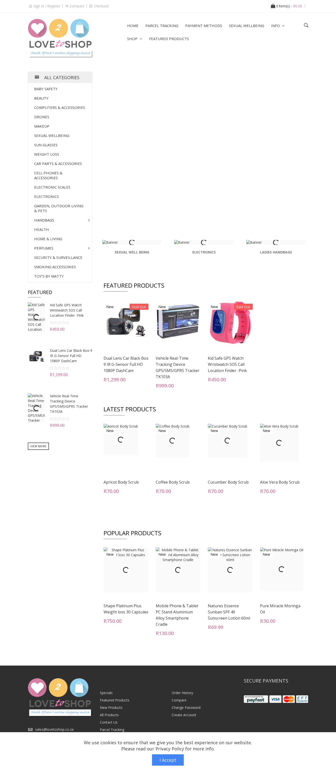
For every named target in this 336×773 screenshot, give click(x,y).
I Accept (167, 760)
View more (38, 446)
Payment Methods (203, 25)
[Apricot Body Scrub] (121, 439)
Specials (106, 692)
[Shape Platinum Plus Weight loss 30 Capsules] (126, 570)
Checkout (101, 6)
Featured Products (169, 38)
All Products (109, 715)
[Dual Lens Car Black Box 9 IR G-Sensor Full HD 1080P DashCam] (126, 322)
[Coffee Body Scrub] (172, 441)
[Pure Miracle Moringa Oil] (281, 569)
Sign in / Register (46, 6)
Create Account (184, 715)
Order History (182, 692)
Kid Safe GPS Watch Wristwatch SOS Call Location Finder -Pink (227, 364)
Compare (77, 6)
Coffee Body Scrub (173, 482)
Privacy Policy (169, 749)
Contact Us (109, 722)
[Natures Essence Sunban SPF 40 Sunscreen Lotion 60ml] (230, 570)
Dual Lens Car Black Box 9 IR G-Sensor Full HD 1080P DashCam (126, 364)
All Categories (61, 77)
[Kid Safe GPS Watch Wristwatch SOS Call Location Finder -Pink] (230, 322)
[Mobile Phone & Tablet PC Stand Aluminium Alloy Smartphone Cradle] (178, 570)
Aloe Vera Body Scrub (280, 482)
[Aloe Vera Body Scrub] (279, 443)
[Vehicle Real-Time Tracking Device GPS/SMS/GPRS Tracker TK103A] (178, 322)
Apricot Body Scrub (121, 482)
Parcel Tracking (161, 25)
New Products (111, 707)
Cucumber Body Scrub (228, 482)
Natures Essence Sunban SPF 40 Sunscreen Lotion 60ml (229, 612)
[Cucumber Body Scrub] (227, 440)
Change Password (186, 707)
